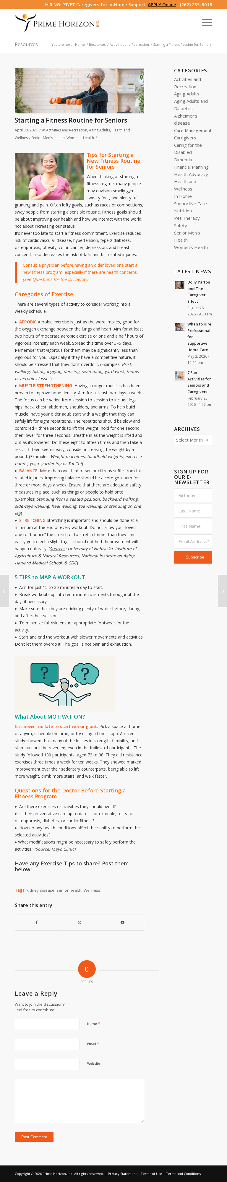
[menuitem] (204, 22)
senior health (69, 890)
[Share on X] (79, 922)
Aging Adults (99, 130)
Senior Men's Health (48, 137)
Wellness (92, 890)
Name (93, 1023)
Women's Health (80, 137)
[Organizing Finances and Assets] (222, 591)
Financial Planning (191, 167)
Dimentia (183, 159)
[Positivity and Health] (4, 591)
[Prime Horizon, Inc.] (57, 22)
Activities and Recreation (66, 130)
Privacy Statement (122, 1173)
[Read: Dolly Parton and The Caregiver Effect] (179, 285)
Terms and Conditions (183, 1173)
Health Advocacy (191, 174)
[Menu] (204, 22)
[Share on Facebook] (36, 922)
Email (93, 1043)
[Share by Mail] (122, 922)
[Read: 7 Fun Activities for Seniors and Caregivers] (179, 375)
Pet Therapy (187, 218)
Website (93, 1063)
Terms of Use (151, 1173)
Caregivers (185, 138)
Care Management (193, 130)
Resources (26, 44)
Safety (180, 225)
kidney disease (40, 890)
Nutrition (183, 211)
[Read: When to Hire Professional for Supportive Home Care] (179, 327)
